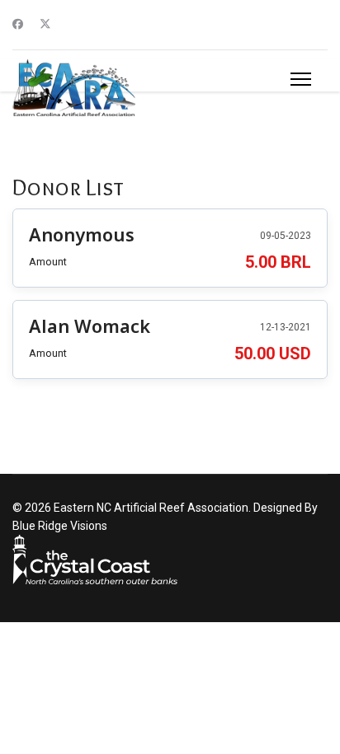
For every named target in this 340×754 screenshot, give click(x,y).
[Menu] (300, 79)
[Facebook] (17, 24)
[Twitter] (45, 24)
